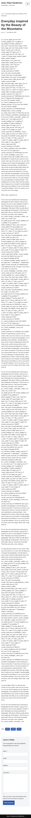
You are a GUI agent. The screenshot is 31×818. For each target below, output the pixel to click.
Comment (6, 772)
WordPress (21, 816)
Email (5, 758)
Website (5, 765)
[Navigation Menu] (28, 3)
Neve (8, 816)
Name (5, 751)
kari (4, 32)
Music (7, 729)
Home (3, 13)
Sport (13, 729)
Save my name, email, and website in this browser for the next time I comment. (14, 797)
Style (18, 729)
